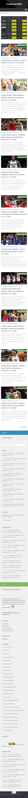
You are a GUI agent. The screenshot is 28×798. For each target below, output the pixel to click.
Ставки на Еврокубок (8, 683)
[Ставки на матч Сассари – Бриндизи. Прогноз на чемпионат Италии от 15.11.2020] (14, 162)
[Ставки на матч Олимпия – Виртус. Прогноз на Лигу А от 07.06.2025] (14, 50)
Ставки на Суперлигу (8, 703)
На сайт (24, 20)
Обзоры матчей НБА (7, 629)
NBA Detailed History (8, 647)
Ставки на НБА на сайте (8, 630)
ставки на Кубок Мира (8, 690)
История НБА (5, 623)
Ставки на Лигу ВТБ (8, 693)
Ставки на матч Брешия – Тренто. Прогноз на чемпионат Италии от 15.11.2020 (13, 251)
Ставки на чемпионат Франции (10, 727)
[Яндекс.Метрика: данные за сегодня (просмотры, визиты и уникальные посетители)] (19, 744)
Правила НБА (5, 625)
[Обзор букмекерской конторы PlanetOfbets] (3, 30)
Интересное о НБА (8, 663)
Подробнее (14, 20)
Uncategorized (6, 653)
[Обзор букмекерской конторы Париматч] (3, 27)
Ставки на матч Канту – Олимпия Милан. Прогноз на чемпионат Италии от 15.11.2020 (13, 137)
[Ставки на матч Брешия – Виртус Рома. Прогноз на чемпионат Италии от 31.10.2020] (14, 355)
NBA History (6, 650)
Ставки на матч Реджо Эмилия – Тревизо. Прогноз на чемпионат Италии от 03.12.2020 (13, 97)
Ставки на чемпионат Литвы (10, 720)
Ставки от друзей (7, 730)
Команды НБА (6, 667)
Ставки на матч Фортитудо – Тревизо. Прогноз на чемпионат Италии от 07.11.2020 (12, 291)
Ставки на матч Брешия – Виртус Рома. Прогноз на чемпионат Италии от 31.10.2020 (13, 368)
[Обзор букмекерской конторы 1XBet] (3, 24)
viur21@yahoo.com (6, 520)
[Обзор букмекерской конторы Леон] (3, 21)
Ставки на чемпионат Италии (9, 58)
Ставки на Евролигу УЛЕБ (9, 687)
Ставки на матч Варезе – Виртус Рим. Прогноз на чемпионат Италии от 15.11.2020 (14, 214)
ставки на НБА (14, 4)
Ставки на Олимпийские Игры (10, 700)
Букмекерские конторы (9, 657)
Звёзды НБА (6, 660)
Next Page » (23, 427)
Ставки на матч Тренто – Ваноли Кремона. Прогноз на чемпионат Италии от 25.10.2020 (13, 405)
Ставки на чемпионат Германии (11, 707)
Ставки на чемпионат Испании (10, 713)
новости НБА (6, 670)
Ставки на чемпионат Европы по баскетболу (14, 710)
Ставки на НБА (5, 627)
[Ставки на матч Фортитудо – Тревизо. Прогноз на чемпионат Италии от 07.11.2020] (14, 278)
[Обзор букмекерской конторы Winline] (3, 34)
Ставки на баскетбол (8, 680)
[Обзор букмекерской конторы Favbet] (3, 37)
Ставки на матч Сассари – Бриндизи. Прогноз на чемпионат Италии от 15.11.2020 (13, 174)
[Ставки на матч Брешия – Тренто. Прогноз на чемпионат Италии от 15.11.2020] (14, 239)
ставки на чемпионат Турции (10, 723)
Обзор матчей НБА (8, 673)
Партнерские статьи (8, 677)
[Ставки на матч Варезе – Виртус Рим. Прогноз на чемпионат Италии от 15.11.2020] (14, 201)
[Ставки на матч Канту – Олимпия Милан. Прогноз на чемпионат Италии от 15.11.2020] (14, 124)
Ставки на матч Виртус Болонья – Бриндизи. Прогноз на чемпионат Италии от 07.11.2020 (13, 328)
